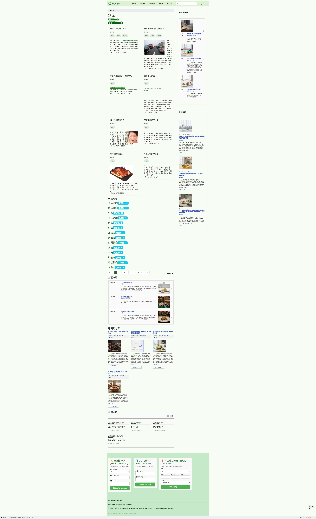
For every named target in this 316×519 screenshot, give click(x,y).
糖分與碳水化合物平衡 (116, 440)
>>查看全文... (113, 366)
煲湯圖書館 (152, 3)
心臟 (152, 35)
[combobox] (186, 3)
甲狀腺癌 (112, 262)
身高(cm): (173, 474)
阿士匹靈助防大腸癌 (118, 28)
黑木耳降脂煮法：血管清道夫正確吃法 (118, 332)
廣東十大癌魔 (149, 76)
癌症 (118, 35)
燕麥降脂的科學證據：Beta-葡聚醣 (117, 372)
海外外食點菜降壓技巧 (127, 311)
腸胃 (112, 35)
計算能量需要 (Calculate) (175, 487)
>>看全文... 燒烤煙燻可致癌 (117, 193)
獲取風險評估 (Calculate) (120, 488)
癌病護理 (112, 207)
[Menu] (207, 3)
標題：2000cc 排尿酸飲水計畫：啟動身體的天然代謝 (192, 137)
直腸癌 (111, 232)
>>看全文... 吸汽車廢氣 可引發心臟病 (153, 68)
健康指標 (134, 3)
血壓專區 (123, 284)
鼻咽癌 (111, 237)
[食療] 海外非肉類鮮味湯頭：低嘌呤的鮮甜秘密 (191, 174)
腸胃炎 (125, 35)
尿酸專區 (181, 140)
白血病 (111, 267)
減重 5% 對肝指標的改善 (194, 58)
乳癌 (110, 212)
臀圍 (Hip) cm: (114, 481)
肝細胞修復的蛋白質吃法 (194, 89)
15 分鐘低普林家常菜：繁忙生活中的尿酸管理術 (192, 212)
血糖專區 (111, 423)
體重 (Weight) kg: (140, 477)
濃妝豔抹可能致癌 (117, 120)
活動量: (163, 480)
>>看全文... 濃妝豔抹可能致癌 (117, 146)
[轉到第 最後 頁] (148, 272)
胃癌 (110, 247)
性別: (162, 469)
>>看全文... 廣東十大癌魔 (150, 112)
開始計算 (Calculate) (145, 484)
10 (141, 273)
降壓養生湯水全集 (126, 297)
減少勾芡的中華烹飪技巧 (117, 427)
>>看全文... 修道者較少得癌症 (151, 177)
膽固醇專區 (121, 335)
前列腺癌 (112, 242)
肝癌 (110, 222)
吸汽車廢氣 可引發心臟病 (154, 28)
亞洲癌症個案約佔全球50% (121, 76)
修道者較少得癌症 (151, 153)
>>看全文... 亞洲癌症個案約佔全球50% (120, 93)
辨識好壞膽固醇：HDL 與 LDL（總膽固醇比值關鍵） (141, 332)
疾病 (146, 35)
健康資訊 (161, 3)
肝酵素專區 (189, 35)
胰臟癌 (111, 257)
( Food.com (113, 508)
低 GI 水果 (134, 427)
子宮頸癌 (112, 217)
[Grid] (168, 416)
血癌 (110, 252)
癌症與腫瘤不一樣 (151, 120)
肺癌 (110, 227)
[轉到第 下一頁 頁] (144, 272)
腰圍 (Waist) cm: (114, 475)
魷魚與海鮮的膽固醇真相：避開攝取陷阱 (163, 332)
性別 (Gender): (114, 469)
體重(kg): (183, 474)
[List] (171, 416)
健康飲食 (142, 3)
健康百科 (169, 3)
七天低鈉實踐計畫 (126, 282)
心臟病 (159, 35)
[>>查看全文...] (172, 288)
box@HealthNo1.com (131, 513)
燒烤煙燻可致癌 (116, 153)
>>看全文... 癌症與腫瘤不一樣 (151, 143)
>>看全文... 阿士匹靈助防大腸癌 (118, 52)
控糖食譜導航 (158, 427)
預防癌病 (112, 32)
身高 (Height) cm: (140, 471)
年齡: (162, 474)
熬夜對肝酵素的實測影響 (194, 34)
